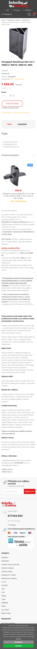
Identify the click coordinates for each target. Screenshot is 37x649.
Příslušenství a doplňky (13, 20)
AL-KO (4, 582)
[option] (18, 184)
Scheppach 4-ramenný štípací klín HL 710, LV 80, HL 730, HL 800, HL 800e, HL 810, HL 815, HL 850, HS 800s (18, 196)
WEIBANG (5, 603)
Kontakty (12, 525)
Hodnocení (22, 124)
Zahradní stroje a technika (10, 564)
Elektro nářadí (6, 613)
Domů (3, 20)
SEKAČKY (5, 558)
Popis (9, 124)
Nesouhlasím (18, 642)
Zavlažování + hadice (9, 575)
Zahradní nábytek (7, 568)
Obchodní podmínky (8, 623)
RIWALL (4, 596)
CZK (7, 10)
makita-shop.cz (7, 472)
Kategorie (8, 14)
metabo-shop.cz (7, 469)
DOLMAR (5, 585)
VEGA (3, 599)
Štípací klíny (25, 20)
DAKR (3, 606)
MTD (3, 589)
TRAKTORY (5, 561)
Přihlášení (28, 10)
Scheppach (12, 77)
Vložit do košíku (12, 103)
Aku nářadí (5, 610)
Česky (17, 10)
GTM (3, 592)
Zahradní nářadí (7, 571)
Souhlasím (18, 645)
